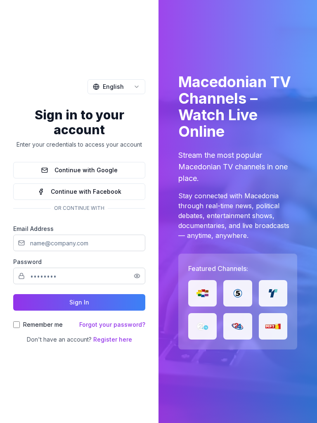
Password (27, 261)
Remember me (43, 324)
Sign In (79, 302)
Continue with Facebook (86, 191)
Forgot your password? (112, 324)
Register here (112, 339)
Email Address (33, 228)
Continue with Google (86, 169)
